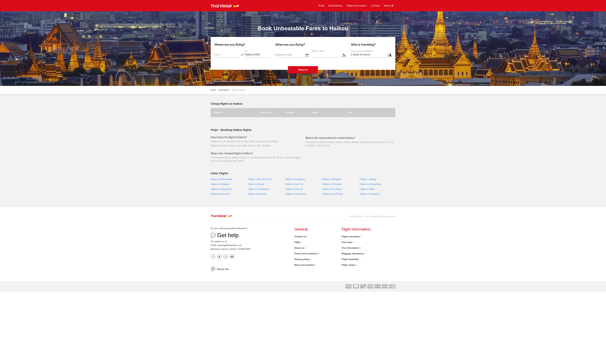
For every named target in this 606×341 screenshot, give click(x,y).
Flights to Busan (256, 184)
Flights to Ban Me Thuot (260, 179)
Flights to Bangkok (331, 179)
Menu (387, 5)
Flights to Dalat (367, 189)
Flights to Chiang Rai (221, 189)
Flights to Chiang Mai (370, 184)
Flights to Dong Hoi (220, 194)
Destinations (335, 5)
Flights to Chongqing (258, 189)
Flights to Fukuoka (257, 194)
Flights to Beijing (368, 179)
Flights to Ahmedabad (221, 179)
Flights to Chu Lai (294, 189)
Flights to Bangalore (295, 179)
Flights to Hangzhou (370, 194)
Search (303, 69)
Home (213, 90)
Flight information (357, 5)
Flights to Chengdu (331, 184)
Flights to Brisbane (220, 184)
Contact (375, 5)
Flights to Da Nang (331, 189)
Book (321, 5)
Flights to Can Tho (294, 184)
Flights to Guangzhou (296, 194)
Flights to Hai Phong (332, 194)
